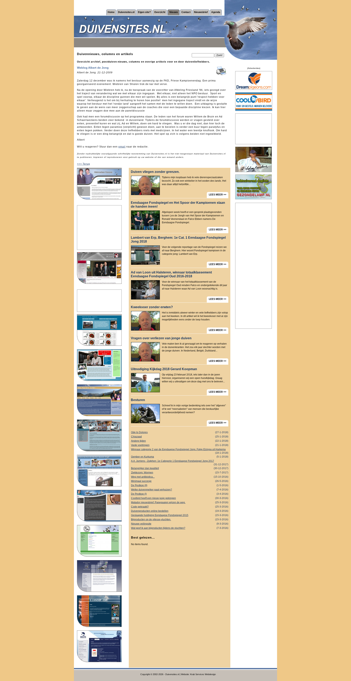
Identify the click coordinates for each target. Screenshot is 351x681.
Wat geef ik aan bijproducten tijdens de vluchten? (179, 528)
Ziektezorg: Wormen (179, 472)
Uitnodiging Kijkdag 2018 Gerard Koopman (164, 369)
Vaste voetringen (179, 445)
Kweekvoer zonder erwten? (152, 307)
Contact (186, 12)
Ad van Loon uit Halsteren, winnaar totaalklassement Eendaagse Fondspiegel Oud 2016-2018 (171, 274)
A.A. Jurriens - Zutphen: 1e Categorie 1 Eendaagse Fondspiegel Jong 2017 (179, 461)
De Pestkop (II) (179, 485)
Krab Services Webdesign (203, 674)
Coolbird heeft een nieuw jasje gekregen (179, 498)
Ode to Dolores (179, 432)
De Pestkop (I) (179, 493)
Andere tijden (179, 440)
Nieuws (173, 12)
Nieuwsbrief (201, 12)
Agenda (215, 12)
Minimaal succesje (179, 481)
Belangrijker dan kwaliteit (179, 468)
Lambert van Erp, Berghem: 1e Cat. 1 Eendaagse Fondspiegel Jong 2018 (178, 239)
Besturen (138, 400)
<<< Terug (83, 164)
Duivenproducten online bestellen (179, 511)
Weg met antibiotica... (179, 476)
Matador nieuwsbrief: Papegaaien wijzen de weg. (179, 502)
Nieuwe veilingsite (179, 523)
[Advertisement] (99, 227)
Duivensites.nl (126, 12)
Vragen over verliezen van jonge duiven (161, 338)
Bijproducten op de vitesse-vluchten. (179, 519)
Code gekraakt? (179, 506)
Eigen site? (144, 12)
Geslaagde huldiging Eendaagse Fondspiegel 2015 (179, 515)
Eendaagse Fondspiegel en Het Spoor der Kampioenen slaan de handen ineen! (178, 204)
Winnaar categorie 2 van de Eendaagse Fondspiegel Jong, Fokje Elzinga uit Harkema (179, 450)
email (122, 146)
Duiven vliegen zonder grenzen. (155, 172)
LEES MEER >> (217, 194)
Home (111, 12)
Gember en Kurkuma (179, 456)
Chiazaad (179, 436)
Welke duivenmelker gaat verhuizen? (179, 489)
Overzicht (159, 12)
